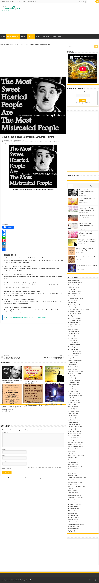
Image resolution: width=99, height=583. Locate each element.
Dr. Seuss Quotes (73, 362)
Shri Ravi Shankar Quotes (75, 482)
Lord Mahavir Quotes (74, 424)
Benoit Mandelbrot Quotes (75, 320)
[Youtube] (85, 2)
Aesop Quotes (72, 289)
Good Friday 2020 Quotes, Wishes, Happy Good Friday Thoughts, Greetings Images (87, 208)
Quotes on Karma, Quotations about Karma (53, 357)
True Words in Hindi (73, 508)
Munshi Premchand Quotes (75, 442)
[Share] (33, 249)
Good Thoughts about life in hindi (85, 257)
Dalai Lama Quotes (73, 355)
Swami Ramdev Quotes (74, 495)
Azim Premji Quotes (73, 307)
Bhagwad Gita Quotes (74, 324)
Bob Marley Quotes (73, 331)
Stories (38, 36)
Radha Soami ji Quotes (74, 460)
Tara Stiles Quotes (73, 500)
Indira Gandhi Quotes (74, 384)
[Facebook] (81, 2)
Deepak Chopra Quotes (74, 358)
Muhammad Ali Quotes (74, 435)
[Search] (97, 1)
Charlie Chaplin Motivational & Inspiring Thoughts (17, 307)
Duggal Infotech (26, 580)
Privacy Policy (32, 1)
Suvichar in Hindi (72, 490)
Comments (84, 186)
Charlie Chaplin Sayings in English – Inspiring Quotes (18, 274)
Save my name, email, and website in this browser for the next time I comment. (31, 468)
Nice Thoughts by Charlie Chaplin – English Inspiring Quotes (20, 283)
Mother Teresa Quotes (74, 433)
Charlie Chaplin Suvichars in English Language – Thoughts (19, 299)
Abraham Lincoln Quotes (75, 282)
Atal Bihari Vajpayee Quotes (75, 305)
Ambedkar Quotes (73, 296)
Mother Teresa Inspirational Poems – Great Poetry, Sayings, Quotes (11, 408)
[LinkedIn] (33, 243)
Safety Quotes (72, 473)
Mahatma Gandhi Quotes (75, 426)
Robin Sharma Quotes (74, 469)
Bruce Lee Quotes (73, 336)
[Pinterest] (33, 240)
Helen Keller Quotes (73, 378)
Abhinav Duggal (8, 140)
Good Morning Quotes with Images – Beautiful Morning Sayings (86, 225)
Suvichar (30, 36)
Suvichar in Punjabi (73, 492)
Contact (24, 1)
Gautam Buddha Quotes (74, 367)
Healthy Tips (71, 375)
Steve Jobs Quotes (73, 484)
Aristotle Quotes (72, 302)
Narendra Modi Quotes (74, 444)
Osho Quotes (71, 451)
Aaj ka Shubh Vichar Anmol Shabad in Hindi (53, 405)
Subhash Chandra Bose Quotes (76, 486)
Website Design (15, 580)
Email (4, 455)
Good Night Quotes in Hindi (86, 215)
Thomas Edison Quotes (74, 504)
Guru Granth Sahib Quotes (75, 371)
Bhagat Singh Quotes (74, 322)
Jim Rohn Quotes (72, 398)
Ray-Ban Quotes (72, 457)
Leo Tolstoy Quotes (73, 418)
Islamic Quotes (72, 387)
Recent (70, 186)
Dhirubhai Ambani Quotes (75, 360)
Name (4, 449)
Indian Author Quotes (74, 382)
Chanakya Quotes (73, 342)
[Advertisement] (62, 18)
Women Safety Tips (73, 526)
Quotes (23, 36)
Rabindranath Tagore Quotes (76, 455)
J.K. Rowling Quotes (73, 389)
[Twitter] (83, 2)
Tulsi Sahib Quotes (73, 511)
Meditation (46, 36)
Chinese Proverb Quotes (75, 353)
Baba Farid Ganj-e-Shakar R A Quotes (78, 309)
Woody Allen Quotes (73, 528)
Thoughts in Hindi (73, 506)
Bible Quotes (71, 327)
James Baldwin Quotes (74, 393)
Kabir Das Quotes (73, 404)
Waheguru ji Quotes (73, 515)
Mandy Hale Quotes (73, 429)
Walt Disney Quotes (73, 517)
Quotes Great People (12, 36)
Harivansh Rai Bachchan (74, 373)
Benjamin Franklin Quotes (75, 318)
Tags (91, 186)
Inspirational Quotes (42, 141)
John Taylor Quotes (73, 400)
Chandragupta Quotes (74, 344)
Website (4, 461)
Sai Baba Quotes (72, 475)
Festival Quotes (72, 364)
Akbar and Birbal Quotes (75, 291)
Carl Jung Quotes (72, 338)
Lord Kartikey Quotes (74, 420)
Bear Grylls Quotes (73, 316)
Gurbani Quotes (72, 369)
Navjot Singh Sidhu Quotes (75, 446)
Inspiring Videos (56, 36)
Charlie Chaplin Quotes (12, 44)
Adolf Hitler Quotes (73, 287)
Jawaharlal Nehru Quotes (75, 395)
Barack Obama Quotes (74, 313)
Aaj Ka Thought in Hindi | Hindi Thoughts (32, 383)
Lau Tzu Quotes (72, 415)
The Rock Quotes (72, 502)
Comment (5, 432)
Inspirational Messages (30, 141)
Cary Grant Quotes (73, 340)
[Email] (33, 246)
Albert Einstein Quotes (74, 293)
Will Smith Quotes (73, 519)
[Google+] (80, 2)
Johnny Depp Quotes (74, 402)
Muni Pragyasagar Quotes (75, 440)
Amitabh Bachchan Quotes (75, 298)
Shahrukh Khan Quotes (74, 480)
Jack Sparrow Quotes (74, 391)
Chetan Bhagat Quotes (74, 351)
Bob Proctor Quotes (73, 333)
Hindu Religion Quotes (74, 380)
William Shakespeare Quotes (76, 524)
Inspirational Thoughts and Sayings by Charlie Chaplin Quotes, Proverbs (24, 258)
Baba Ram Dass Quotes (74, 311)
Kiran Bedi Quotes (73, 409)
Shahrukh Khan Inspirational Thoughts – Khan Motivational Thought (12, 382)
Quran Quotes (72, 453)
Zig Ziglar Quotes (73, 531)
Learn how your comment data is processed (34, 478)
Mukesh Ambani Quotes (74, 437)
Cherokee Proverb (73, 349)
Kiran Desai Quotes (73, 411)
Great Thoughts (20, 141)
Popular (77, 186)
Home (18, 1)
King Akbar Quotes (73, 406)
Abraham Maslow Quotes (75, 285)
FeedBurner (86, 102)
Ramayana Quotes (73, 462)
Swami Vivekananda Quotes (75, 497)
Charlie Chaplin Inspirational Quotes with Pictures (17, 266)
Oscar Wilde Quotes (73, 449)
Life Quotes (51, 141)
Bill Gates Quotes (73, 329)
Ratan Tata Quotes (73, 464)
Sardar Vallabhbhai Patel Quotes (77, 477)
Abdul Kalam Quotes (73, 280)
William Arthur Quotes (74, 522)
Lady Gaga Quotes (73, 413)
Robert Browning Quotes (75, 466)
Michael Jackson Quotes (74, 431)
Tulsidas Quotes (72, 513)
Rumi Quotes (71, 471)
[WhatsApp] (33, 237)
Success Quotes (12, 143)
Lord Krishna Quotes (73, 422)
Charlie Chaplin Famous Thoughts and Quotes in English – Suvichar (22, 291)
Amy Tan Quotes (72, 300)
